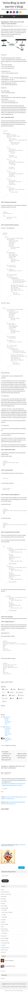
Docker (3, 910)
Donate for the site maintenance (19, 983)
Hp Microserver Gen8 (6, 912)
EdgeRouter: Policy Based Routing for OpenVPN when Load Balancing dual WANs (8, 731)
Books (2, 903)
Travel (2, 945)
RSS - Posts (3, 971)
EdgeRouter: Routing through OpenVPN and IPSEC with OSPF (21, 755)
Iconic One (7, 990)
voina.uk (12, 986)
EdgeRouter (7, 745)
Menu (14, 16)
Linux (3, 914)
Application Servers (5, 894)
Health (2, 922)
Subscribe (5, 880)
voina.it (20, 986)
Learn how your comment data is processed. (13, 845)
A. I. (1, 889)
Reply (2, 791)
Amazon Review (4, 891)
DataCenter (3, 908)
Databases (3, 905)
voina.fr (16, 986)
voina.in (8, 986)
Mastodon (3, 978)
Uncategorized (4, 947)
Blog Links (3, 901)
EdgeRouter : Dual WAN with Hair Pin (8, 739)
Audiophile (3, 896)
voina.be (24, 986)
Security (3, 933)
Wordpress (20, 990)
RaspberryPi (3, 940)
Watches (2, 952)
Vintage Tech (3, 949)
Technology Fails (4, 942)
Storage (3, 916)
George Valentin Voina (8, 26)
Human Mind (3, 924)
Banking (2, 898)
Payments (3, 935)
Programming (3, 938)
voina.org (4, 986)
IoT (1, 926)
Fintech (2, 919)
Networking (13, 745)
